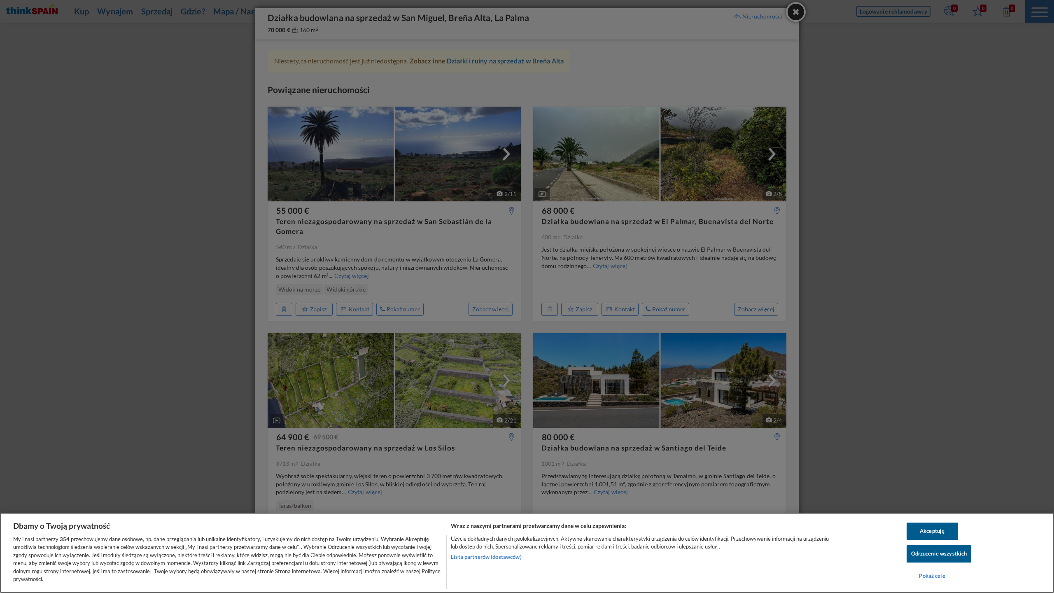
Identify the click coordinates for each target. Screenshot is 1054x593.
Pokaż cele (932, 575)
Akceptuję (932, 531)
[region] (527, 553)
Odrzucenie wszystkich (939, 553)
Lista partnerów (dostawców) (486, 556)
